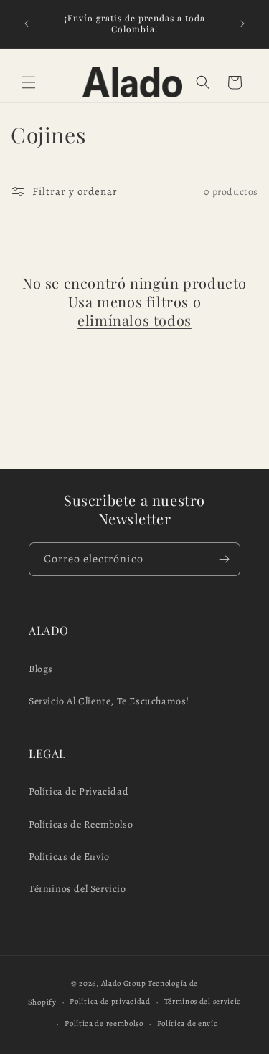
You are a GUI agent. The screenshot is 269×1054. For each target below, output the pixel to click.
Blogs (41, 669)
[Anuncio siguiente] (242, 23)
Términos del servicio (203, 1001)
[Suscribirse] (224, 559)
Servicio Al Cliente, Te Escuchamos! (109, 701)
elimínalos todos (134, 320)
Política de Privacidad (78, 791)
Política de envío (187, 1023)
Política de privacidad (110, 1001)
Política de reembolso (104, 1023)
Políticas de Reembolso (81, 824)
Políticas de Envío (69, 856)
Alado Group (123, 983)
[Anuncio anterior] (26, 23)
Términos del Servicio (77, 889)
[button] (28, 82)
